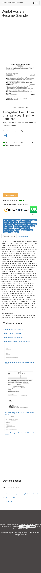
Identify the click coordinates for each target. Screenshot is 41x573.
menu (37, 3)
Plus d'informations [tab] (9, 236)
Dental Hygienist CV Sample (12, 333)
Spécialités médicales (20, 224)
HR (4, 220)
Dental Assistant (25, 228)
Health (5, 222)
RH (7, 220)
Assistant (16, 228)
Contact (23, 524)
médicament (22, 222)
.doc (8, 136)
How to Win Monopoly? (10, 502)
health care (24, 220)
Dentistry (17, 230)
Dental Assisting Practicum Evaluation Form (16, 341)
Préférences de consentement (9, 524)
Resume (12, 220)
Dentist (30, 230)
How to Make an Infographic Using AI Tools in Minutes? (20, 494)
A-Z (14, 529)
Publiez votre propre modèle (27, 526)
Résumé (18, 220)
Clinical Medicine (32, 224)
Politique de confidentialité (9, 526)
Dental (5, 228)
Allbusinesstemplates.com (9, 533)
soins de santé (32, 220)
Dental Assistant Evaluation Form (13, 337)
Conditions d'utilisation (34, 524)
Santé (10, 222)
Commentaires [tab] (23, 236)
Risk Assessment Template (11, 498)
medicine (15, 222)
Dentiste (6, 232)
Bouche (16, 232)
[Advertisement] (20, 38)
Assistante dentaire (8, 230)
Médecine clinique (8, 226)
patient (28, 222)
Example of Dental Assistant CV (13, 329)
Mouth (11, 232)
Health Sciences (18, 226)
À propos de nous (22, 529)
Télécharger (12, 195)
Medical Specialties (8, 224)
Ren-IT (26, 533)
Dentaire (11, 228)
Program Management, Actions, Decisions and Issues (19, 363)
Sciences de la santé (29, 226)
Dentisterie (24, 230)
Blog (38, 526)
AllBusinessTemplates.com (12, 2)
